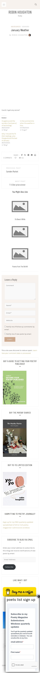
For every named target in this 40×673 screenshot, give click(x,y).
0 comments (7, 158)
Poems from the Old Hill (20, 266)
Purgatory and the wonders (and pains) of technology (9, 123)
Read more (19, 206)
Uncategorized (16, 26)
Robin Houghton (20, 12)
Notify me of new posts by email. (19, 334)
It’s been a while (20, 219)
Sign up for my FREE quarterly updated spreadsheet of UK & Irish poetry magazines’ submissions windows (18, 525)
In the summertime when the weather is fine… (27, 123)
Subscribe (9, 567)
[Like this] (15, 158)
